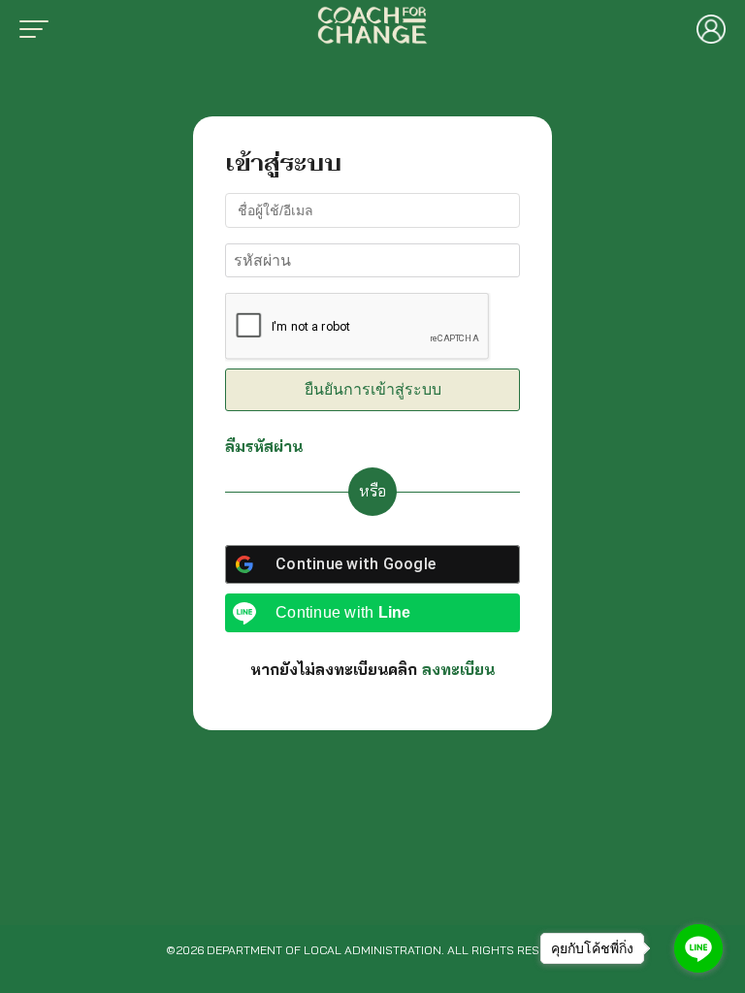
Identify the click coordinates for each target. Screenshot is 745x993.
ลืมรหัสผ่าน (264, 446)
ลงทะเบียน (458, 669)
